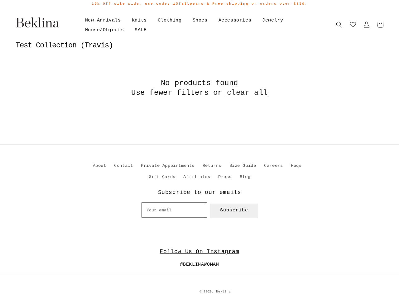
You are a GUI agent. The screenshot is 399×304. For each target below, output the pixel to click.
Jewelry (272, 20)
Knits (139, 20)
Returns (212, 165)
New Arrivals (103, 20)
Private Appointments (168, 165)
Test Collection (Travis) (64, 45)
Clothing (170, 20)
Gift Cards (162, 176)
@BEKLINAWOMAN (199, 264)
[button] (339, 24)
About (99, 165)
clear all (247, 93)
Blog (245, 176)
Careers (273, 165)
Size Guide (242, 165)
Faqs (296, 165)
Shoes (200, 20)
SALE (141, 30)
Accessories (235, 20)
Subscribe (234, 210)
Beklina (223, 291)
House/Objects (104, 30)
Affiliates (196, 176)
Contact (123, 165)
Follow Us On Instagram (199, 252)
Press (225, 176)
